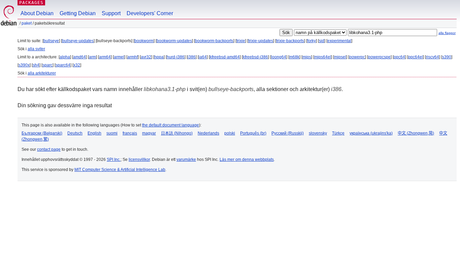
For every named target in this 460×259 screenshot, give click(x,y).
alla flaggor (447, 33)
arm (92, 57)
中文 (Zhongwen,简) (416, 133)
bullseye (51, 40)
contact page (49, 149)
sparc (47, 65)
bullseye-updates (78, 40)
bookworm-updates (174, 40)
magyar (149, 133)
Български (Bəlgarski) (42, 133)
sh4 (36, 65)
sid (321, 40)
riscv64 (432, 57)
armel (119, 57)
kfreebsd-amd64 (225, 57)
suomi (112, 133)
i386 (192, 57)
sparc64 (63, 65)
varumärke (186, 159)
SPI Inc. (114, 159)
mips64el (322, 57)
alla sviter (36, 49)
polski (229, 133)
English (94, 133)
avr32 (146, 57)
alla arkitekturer (42, 73)
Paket (27, 23)
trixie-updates (260, 40)
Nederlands (208, 133)
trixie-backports (290, 40)
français (130, 133)
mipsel (340, 57)
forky (311, 40)
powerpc (357, 57)
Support (111, 13)
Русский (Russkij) (287, 133)
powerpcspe (379, 57)
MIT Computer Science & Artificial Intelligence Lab (119, 169)
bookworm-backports (214, 40)
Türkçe (338, 133)
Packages (31, 2)
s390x (24, 65)
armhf (132, 57)
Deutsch (75, 133)
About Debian (37, 13)
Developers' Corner (150, 13)
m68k (294, 57)
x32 (76, 65)
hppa (159, 57)
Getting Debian (78, 13)
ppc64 (399, 57)
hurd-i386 (176, 57)
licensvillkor (139, 159)
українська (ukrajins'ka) (371, 133)
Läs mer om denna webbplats (247, 159)
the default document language (170, 125)
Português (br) (253, 133)
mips (306, 57)
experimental (339, 40)
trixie (240, 40)
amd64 (79, 57)
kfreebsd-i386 (255, 57)
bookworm (144, 40)
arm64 (105, 57)
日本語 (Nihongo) (177, 133)
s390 (446, 57)
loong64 (278, 57)
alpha (65, 57)
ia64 (203, 57)
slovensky (318, 133)
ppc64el (415, 57)
